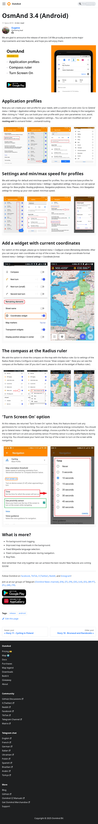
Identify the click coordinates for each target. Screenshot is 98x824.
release (12, 613)
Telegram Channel (11, 719)
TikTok (34, 576)
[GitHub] (12, 33)
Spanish (6, 762)
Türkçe (5, 775)
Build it (5, 676)
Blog (4, 790)
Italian (5, 750)
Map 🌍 (5, 655)
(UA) (80, 581)
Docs (4, 659)
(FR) (70, 581)
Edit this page (11, 618)
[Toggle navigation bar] (4, 4)
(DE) (75, 581)
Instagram (66, 576)
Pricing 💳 (7, 651)
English (5, 738)
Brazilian (6, 767)
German (6, 746)
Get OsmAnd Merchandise (15, 802)
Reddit (52, 576)
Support (6, 806)
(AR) (8, 585)
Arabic (5, 771)
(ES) (85, 581)
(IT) (66, 581)
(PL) (4, 585)
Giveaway (6, 680)
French (5, 742)
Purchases (7, 663)
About (5, 684)
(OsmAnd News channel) (47, 581)
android (22, 613)
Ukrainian (6, 754)
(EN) (62, 581)
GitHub (5, 794)
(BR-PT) (91, 581)
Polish (5, 758)
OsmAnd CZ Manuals (12, 798)
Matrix (5, 723)
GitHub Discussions (11, 699)
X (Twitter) (43, 576)
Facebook (25, 576)
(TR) (13, 585)
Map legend (8, 667)
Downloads (7, 671)
